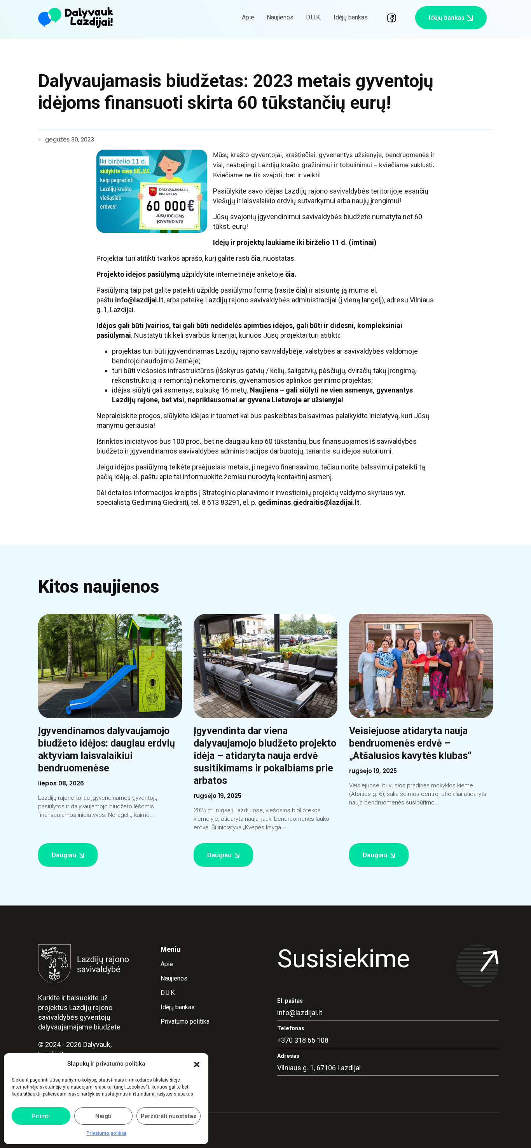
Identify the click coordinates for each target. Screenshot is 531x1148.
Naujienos (280, 17)
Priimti (41, 1116)
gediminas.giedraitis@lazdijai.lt (309, 502)
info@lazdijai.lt (139, 300)
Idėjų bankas (351, 17)
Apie (248, 17)
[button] (197, 1064)
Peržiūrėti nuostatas (168, 1116)
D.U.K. (313, 17)
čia (255, 258)
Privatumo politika (106, 1133)
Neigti (103, 1116)
